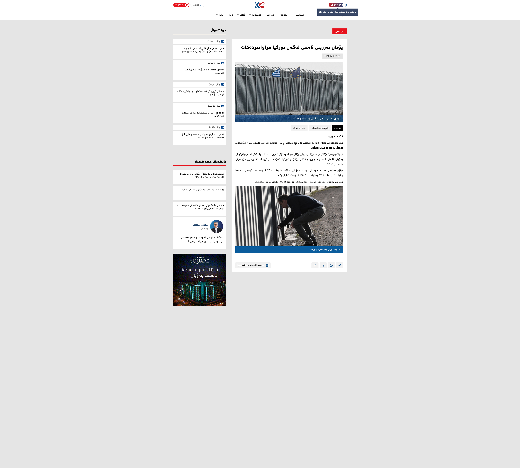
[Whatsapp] (331, 265)
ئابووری (283, 15)
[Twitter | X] (323, 265)
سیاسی (299, 14)
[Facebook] (314, 265)
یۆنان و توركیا (299, 128)
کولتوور (256, 14)
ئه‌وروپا (337, 128)
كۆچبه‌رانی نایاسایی (320, 128)
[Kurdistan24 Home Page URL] (260, 5)
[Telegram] (339, 265)
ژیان (242, 14)
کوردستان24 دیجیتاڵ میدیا (251, 265)
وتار (231, 15)
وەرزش (270, 15)
